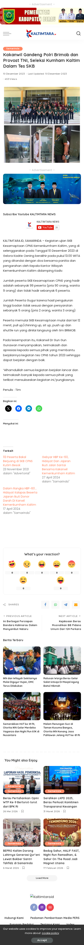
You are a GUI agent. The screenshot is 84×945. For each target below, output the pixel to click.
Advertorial (14, 786)
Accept (42, 940)
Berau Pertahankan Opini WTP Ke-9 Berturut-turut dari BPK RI (21, 802)
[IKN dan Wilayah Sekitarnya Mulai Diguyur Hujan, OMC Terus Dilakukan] (22, 660)
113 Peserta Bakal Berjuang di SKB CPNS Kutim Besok (18, 461)
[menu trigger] (8, 33)
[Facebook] (45, 605)
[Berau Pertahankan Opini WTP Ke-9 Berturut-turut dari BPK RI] (22, 780)
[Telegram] (66, 605)
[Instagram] (42, 907)
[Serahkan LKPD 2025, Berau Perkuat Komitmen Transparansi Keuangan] (62, 780)
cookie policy (50, 933)
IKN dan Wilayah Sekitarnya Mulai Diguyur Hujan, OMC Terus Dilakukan (20, 682)
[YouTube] (50, 907)
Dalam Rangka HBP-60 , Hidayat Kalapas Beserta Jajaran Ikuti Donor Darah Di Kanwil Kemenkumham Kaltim (20, 496)
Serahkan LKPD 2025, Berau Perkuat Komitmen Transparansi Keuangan (60, 802)
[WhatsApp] (55, 605)
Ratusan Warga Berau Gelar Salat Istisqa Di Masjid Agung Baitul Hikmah (61, 682)
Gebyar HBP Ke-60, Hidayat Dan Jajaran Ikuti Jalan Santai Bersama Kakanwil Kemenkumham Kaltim (58, 465)
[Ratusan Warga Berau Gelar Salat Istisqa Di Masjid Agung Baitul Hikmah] (62, 660)
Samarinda (12, 48)
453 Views (11, 79)
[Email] (76, 605)
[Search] (78, 33)
